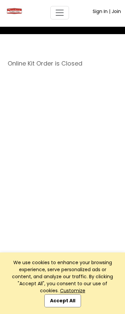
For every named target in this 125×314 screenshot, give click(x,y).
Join (116, 11)
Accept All (62, 300)
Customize (72, 290)
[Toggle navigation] (59, 12)
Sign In (100, 11)
